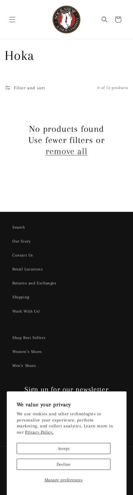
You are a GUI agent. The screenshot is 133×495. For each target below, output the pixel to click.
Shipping (20, 297)
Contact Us (22, 255)
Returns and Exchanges (34, 283)
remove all (66, 151)
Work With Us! (26, 311)
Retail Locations (27, 269)
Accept (64, 448)
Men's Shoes (24, 365)
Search (18, 227)
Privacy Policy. (39, 432)
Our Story (21, 241)
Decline (64, 464)
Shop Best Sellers (28, 337)
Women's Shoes (27, 351)
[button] (12, 19)
